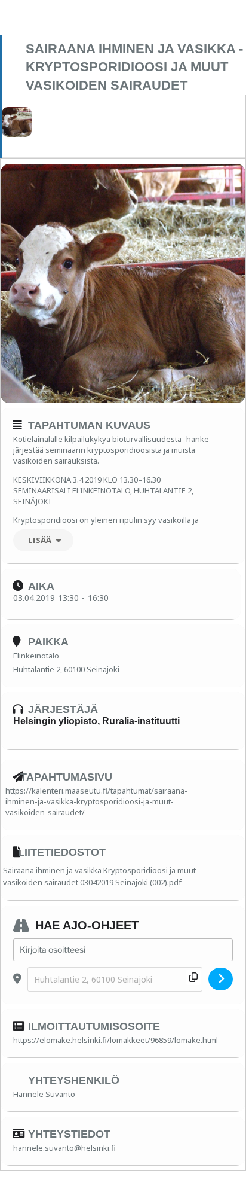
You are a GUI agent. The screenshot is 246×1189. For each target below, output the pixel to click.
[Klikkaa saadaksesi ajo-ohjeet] (220, 979)
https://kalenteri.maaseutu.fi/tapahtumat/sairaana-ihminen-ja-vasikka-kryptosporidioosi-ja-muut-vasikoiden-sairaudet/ (96, 801)
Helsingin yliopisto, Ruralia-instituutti (96, 721)
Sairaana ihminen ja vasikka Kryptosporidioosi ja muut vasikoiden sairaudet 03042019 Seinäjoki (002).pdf (99, 876)
